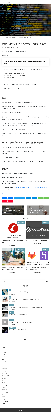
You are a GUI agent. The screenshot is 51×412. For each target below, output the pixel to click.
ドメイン (3, 382)
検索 (47, 281)
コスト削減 (4, 380)
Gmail (3, 354)
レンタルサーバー (5, 399)
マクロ (3, 396)
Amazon (4, 342)
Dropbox (4, 347)
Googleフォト (5, 357)
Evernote (4, 352)
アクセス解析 (4, 371)
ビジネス (4, 387)
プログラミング (15, 47)
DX (2, 350)
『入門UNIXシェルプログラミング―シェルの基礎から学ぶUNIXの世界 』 (32, 188)
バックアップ (4, 385)
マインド (3, 394)
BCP (3, 345)
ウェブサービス (5, 373)
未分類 (3, 404)
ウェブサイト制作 (5, 375)
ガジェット (4, 378)
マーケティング (5, 392)
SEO (3, 364)
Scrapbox (4, 361)
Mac (3, 359)
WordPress (4, 368)
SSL (3, 366)
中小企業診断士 (5, 401)
